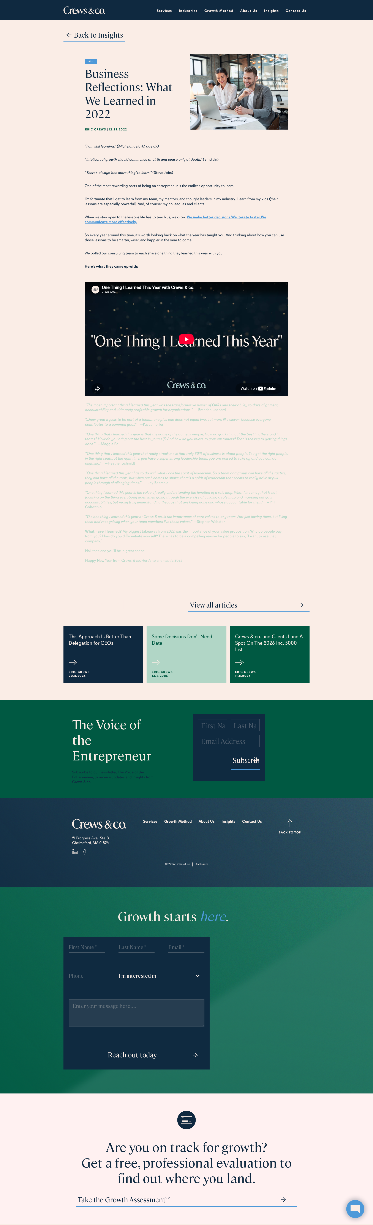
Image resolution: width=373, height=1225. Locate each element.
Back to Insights (98, 34)
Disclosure (201, 864)
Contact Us (296, 11)
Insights (228, 821)
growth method (219, 11)
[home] (84, 10)
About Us (207, 821)
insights (271, 11)
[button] (188, 10)
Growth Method (178, 821)
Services (164, 11)
